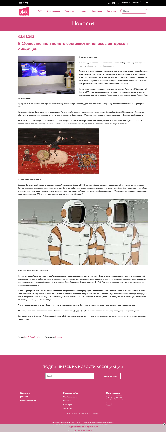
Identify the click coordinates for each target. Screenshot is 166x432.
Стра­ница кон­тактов (28, 401)
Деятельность (53, 11)
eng (26, 3)
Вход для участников (129, 3)
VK (109, 397)
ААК (40, 11)
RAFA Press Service (32, 337)
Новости (83, 11)
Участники (69, 11)
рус (20, 3)
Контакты (111, 11)
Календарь (97, 11)
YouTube (119, 397)
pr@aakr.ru (24, 397)
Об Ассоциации (70, 397)
